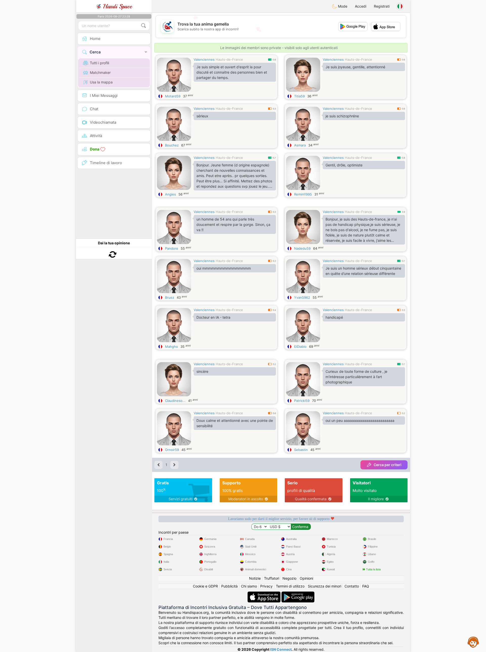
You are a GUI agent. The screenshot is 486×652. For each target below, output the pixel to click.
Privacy (266, 586)
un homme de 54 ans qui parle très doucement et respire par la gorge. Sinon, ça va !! (233, 224)
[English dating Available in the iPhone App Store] (264, 594)
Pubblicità (229, 586)
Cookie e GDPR (205, 586)
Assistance (473, 642)
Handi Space (116, 6)
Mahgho (171, 346)
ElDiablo (300, 346)
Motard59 (172, 96)
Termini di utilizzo (290, 586)
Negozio (289, 578)
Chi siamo (249, 586)
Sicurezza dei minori (324, 586)
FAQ (365, 586)
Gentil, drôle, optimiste (344, 165)
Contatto (352, 586)
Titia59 (299, 96)
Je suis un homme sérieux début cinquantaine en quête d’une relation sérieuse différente (363, 271)
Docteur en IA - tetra (213, 317)
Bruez (169, 297)
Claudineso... (175, 401)
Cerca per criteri (387, 465)
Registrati (382, 6)
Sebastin (301, 450)
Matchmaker (100, 72)
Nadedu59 (302, 248)
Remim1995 (303, 194)
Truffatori (271, 578)
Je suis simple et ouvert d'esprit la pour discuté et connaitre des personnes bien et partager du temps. (231, 72)
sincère (202, 371)
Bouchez (172, 145)
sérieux (202, 116)
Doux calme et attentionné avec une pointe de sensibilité (234, 423)
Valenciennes (204, 59)
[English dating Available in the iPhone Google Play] (297, 594)
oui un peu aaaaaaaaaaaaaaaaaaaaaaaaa (360, 420)
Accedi (360, 6)
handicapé (334, 317)
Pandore (171, 248)
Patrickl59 (302, 401)
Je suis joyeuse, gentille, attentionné (355, 67)
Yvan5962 (302, 297)
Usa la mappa (101, 82)
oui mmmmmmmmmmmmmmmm (223, 268)
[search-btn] (143, 25)
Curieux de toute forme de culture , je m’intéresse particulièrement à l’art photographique (356, 376)
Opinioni (306, 578)
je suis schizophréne (342, 116)
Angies (170, 194)
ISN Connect (281, 649)
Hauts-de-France (229, 59)
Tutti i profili (99, 63)
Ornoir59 (172, 450)
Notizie (255, 578)
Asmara (300, 145)
